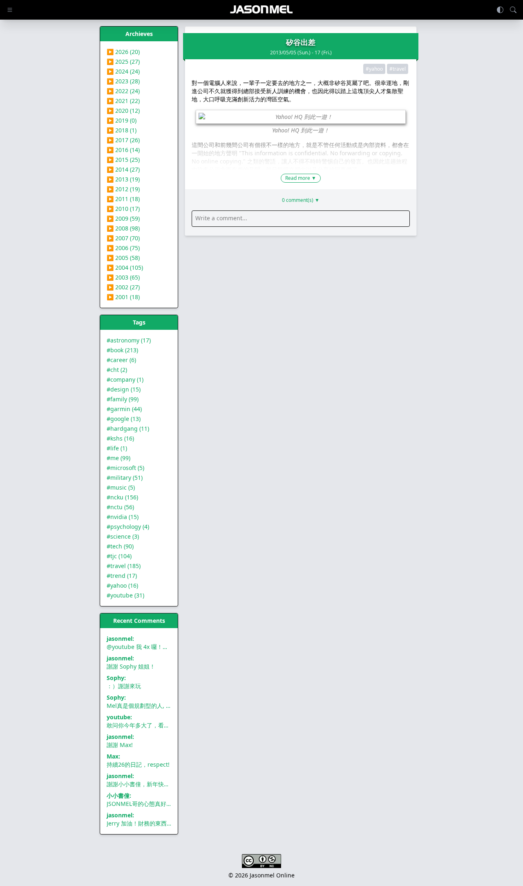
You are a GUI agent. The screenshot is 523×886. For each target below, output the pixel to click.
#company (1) (125, 379)
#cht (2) (117, 370)
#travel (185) (124, 566)
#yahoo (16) (122, 585)
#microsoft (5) (125, 468)
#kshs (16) (120, 438)
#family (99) (123, 399)
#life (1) (117, 448)
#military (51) (125, 477)
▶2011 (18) (123, 199)
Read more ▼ (300, 178)
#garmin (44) (124, 409)
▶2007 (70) (123, 238)
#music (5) (121, 487)
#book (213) (122, 350)
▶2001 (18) (123, 297)
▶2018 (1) (121, 130)
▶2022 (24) (123, 91)
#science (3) (123, 536)
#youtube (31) (125, 595)
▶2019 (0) (121, 120)
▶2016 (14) (123, 150)
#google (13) (124, 419)
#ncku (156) (122, 497)
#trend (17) (122, 575)
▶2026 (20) (123, 52)
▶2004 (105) (125, 267)
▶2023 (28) (123, 81)
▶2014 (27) (123, 169)
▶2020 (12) (123, 110)
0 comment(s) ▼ (301, 200)
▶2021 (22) (123, 101)
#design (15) (124, 389)
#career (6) (121, 360)
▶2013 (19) (123, 179)
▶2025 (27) (123, 61)
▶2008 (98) (123, 228)
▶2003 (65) (123, 277)
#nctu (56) (120, 507)
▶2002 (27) (123, 287)
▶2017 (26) (123, 140)
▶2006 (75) (123, 248)
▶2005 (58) (123, 258)
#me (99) (118, 458)
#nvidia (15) (123, 517)
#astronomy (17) (129, 340)
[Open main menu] (9, 9)
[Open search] (513, 9)
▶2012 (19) (123, 189)
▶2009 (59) (123, 218)
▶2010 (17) (123, 209)
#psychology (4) (128, 526)
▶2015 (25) (123, 159)
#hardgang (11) (128, 428)
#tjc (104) (119, 556)
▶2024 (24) (123, 71)
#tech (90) (120, 546)
